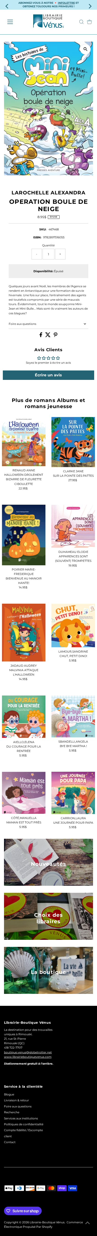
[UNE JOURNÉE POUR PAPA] (73, 793)
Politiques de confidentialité (23, 1124)
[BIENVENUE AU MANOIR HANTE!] (23, 535)
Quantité (48, 245)
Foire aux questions (22, 324)
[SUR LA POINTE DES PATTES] (73, 442)
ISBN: (37, 237)
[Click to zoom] (85, 49)
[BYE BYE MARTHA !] (73, 716)
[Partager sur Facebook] (41, 336)
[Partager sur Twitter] (48, 336)
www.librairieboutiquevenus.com (28, 1057)
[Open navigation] (14, 22)
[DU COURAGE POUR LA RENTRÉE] (23, 716)
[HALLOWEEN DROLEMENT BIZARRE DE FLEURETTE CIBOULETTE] (23, 441)
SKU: (42, 229)
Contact (10, 1142)
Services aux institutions (21, 1118)
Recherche (11, 1112)
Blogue (9, 1094)
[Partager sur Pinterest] (55, 336)
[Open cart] (89, 22)
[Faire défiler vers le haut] (87, 1223)
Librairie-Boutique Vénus (47, 1222)
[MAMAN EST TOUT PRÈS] (23, 793)
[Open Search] (81, 22)
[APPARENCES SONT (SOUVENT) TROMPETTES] (73, 526)
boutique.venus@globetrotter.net (28, 1052)
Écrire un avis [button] (48, 375)
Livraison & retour (16, 1100)
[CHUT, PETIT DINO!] (73, 625)
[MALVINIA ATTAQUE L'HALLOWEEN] (23, 632)
